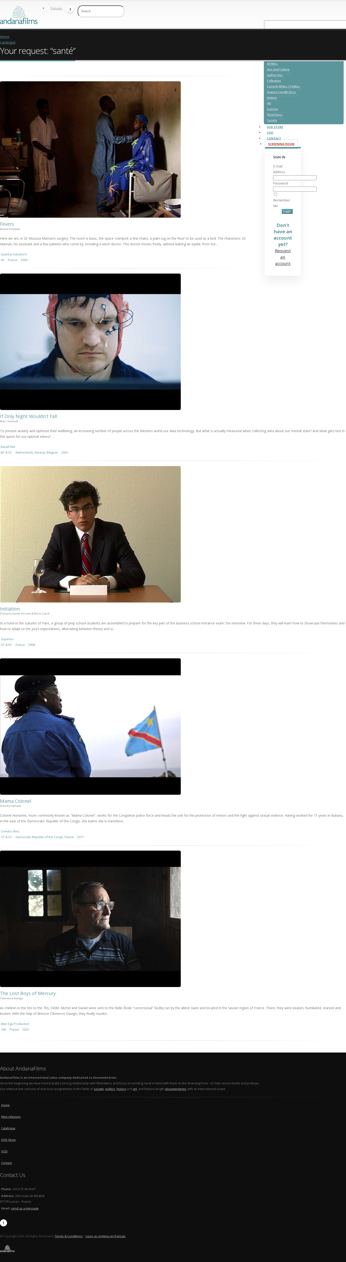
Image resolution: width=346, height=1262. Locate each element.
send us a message (25, 1208)
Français (56, 8)
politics (110, 1089)
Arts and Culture (278, 69)
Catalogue (8, 42)
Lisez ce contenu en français (106, 1236)
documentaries (175, 1089)
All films (272, 64)
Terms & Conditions (69, 1236)
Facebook (70, 9)
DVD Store (8, 1140)
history (121, 1089)
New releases (11, 1117)
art (135, 1089)
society (99, 1089)
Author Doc (275, 75)
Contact (6, 1163)
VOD (4, 1151)
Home (4, 36)
